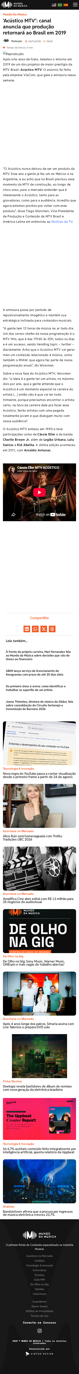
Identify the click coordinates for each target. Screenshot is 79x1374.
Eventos (39, 1275)
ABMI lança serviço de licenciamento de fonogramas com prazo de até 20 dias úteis (34, 672)
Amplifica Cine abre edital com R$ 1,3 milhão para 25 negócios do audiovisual (38, 900)
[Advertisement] (39, 125)
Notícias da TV (62, 222)
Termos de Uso (39, 1316)
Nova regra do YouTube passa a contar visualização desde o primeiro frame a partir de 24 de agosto (39, 775)
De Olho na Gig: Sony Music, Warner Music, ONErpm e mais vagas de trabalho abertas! (34, 963)
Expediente (39, 1301)
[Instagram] (39, 1331)
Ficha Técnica (12, 1081)
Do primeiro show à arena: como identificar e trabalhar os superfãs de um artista (36, 688)
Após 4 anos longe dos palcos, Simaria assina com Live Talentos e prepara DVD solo (38, 1025)
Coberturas (39, 1294)
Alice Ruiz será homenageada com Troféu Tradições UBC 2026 (32, 837)
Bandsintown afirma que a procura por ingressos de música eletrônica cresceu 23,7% (38, 1213)
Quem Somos (39, 1306)
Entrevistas (39, 1270)
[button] (27, 629)
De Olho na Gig (13, 956)
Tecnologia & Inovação (18, 769)
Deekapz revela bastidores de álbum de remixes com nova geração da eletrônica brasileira (37, 1088)
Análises (8, 1206)
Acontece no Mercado (18, 831)
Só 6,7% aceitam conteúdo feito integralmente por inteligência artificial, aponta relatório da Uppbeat (39, 1150)
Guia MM (39, 1279)
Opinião (39, 1289)
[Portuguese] (60, 5)
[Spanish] (66, 5)
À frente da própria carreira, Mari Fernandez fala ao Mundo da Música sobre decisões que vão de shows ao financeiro (38, 655)
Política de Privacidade (39, 1311)
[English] (54, 5)
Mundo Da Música (15, 14)
